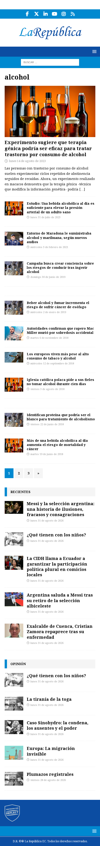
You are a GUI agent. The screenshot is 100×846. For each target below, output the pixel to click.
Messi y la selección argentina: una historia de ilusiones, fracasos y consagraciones (60, 509)
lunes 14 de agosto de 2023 (27, 161)
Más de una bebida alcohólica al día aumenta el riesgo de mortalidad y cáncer (57, 444)
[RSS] (73, 14)
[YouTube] (54, 14)
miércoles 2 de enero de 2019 (48, 312)
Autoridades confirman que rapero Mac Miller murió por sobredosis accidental (60, 330)
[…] (82, 189)
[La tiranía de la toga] (14, 704)
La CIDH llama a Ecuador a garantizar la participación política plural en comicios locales (57, 566)
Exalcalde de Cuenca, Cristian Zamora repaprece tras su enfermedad (60, 631)
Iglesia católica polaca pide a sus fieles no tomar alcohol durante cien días (60, 381)
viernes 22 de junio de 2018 (47, 424)
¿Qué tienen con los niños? (56, 535)
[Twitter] (36, 14)
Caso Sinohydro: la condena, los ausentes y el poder (57, 725)
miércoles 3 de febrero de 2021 (49, 247)
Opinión (18, 664)
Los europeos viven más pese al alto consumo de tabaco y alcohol (58, 356)
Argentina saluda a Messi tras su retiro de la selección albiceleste (60, 600)
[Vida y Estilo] (14, 208)
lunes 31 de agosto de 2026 (46, 520)
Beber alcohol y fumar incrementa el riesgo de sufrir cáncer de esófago (58, 304)
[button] (93, 51)
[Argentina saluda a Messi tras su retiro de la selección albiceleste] (14, 599)
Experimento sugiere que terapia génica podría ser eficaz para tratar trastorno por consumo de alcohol (48, 148)
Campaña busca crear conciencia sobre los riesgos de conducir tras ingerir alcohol (60, 267)
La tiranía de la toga (49, 699)
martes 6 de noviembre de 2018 (49, 337)
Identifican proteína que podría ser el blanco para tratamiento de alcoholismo (61, 417)
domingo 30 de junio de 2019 (47, 277)
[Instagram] (64, 14)
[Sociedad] (14, 268)
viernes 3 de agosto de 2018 (47, 389)
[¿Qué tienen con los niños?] (14, 539)
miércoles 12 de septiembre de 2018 (52, 363)
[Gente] (14, 238)
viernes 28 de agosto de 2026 (48, 780)
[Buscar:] (50, 62)
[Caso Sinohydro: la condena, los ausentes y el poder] (14, 727)
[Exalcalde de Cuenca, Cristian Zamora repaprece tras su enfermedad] (14, 631)
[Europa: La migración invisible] (14, 753)
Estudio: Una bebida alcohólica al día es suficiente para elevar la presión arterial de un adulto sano (60, 207)
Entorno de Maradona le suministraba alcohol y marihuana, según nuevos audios (59, 237)
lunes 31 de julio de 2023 (45, 217)
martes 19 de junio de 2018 (46, 454)
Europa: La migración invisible (51, 751)
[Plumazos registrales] (14, 779)
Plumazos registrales (50, 774)
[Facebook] (27, 14)
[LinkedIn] (45, 14)
